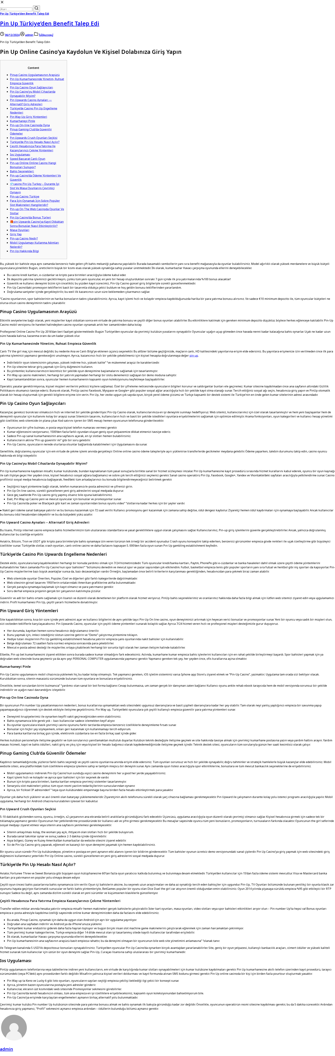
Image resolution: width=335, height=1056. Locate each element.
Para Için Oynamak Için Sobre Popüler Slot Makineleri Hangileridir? (35, 203)
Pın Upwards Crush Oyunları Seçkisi (33, 138)
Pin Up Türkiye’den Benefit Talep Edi (24, 14)
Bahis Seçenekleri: (22, 171)
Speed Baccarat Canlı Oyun (27, 159)
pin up (193, 356)
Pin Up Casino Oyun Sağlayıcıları (31, 87)
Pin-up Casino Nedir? (24, 239)
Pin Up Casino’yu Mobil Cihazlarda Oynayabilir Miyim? (32, 94)
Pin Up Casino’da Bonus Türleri (30, 218)
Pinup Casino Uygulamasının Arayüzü (34, 75)
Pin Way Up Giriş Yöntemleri (28, 117)
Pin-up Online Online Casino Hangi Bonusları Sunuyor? (33, 165)
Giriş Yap (16, 234)
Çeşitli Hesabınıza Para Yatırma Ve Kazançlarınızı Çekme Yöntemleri (32, 148)
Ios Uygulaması (20, 155)
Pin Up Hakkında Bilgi (24, 251)
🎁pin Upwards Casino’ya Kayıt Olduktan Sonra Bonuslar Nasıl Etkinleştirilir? (37, 224)
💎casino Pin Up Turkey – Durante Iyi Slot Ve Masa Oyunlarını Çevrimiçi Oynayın (34, 188)
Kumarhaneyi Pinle (22, 121)
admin (29, 35)
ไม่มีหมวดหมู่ (46, 35)
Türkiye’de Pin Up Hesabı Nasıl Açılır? (34, 142)
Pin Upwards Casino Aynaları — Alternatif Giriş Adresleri (31, 102)
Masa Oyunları (19, 230)
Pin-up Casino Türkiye (24, 197)
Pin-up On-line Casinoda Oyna (30, 125)
